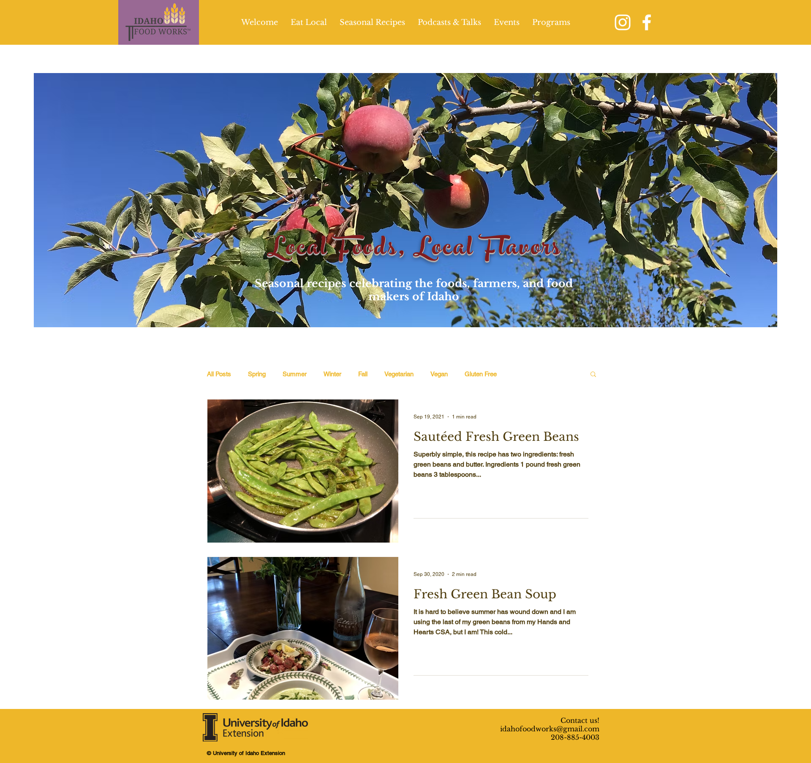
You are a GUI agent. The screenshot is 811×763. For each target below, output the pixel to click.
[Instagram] (622, 22)
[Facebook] (646, 22)
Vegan (439, 373)
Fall (362, 373)
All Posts (219, 373)
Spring (257, 373)
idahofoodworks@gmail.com (549, 729)
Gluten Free (481, 373)
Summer (295, 373)
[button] (593, 374)
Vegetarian (399, 373)
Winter (332, 373)
